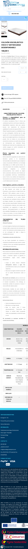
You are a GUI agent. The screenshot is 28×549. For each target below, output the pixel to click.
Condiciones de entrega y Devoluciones (10, 430)
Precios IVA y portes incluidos (7, 420)
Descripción (6, 109)
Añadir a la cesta (7, 87)
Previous (4, 21)
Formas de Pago (4, 435)
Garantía (3, 437)
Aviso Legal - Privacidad (6, 432)
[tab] (14, 109)
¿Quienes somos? (5, 446)
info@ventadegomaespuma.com (8, 449)
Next (4, 36)
